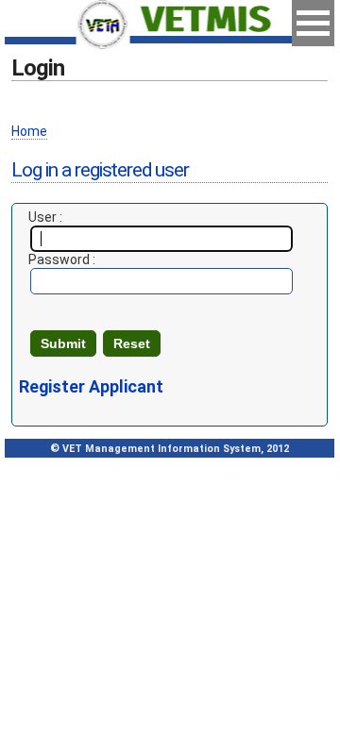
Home (29, 131)
